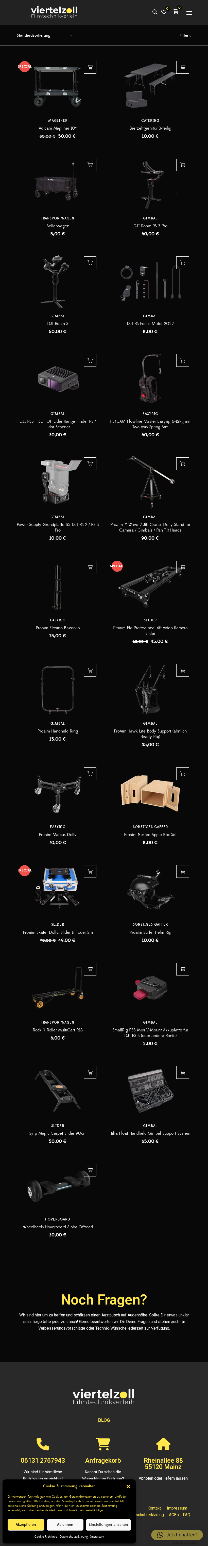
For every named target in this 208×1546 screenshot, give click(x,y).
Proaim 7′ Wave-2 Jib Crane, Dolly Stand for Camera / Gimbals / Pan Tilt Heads (150, 527)
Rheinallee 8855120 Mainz (163, 1464)
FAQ (186, 1514)
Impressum (97, 1537)
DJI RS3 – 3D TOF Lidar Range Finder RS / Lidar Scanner (58, 424)
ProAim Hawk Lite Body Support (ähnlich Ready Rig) (150, 734)
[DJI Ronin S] (57, 281)
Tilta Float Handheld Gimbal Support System (150, 1133)
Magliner (57, 120)
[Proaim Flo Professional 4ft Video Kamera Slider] (150, 585)
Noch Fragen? (104, 1300)
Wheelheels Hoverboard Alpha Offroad (58, 1227)
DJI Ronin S (57, 324)
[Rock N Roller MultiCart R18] (57, 987)
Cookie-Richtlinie (45, 1537)
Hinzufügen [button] (90, 67)
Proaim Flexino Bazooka (58, 628)
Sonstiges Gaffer (150, 827)
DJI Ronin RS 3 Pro (150, 226)
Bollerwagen (57, 226)
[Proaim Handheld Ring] (57, 688)
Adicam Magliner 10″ (58, 128)
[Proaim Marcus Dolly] (57, 792)
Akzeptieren (26, 1524)
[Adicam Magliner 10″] (57, 85)
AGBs (174, 1514)
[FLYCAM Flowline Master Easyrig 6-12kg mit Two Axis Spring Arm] (150, 379)
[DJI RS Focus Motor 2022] (150, 281)
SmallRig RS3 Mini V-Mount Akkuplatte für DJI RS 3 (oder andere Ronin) (150, 1033)
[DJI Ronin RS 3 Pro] (150, 183)
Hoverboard (57, 1219)
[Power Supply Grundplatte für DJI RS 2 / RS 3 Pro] (57, 482)
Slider (150, 620)
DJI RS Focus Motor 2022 (150, 324)
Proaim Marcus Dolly (58, 835)
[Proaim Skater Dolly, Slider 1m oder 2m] (57, 890)
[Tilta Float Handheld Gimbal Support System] (150, 1091)
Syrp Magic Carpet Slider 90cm (57, 1133)
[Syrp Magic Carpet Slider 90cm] (57, 1091)
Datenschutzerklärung (74, 1537)
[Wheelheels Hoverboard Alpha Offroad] (57, 1186)
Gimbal (150, 218)
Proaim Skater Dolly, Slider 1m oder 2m (58, 932)
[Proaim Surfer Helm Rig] (150, 890)
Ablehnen (65, 1524)
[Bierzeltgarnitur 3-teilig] (150, 85)
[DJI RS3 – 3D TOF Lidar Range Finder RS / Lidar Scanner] (57, 379)
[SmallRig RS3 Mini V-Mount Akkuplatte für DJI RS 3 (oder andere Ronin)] (150, 987)
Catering (150, 120)
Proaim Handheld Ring (58, 731)
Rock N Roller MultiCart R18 (58, 1030)
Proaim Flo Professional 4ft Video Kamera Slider (150, 630)
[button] (128, 1486)
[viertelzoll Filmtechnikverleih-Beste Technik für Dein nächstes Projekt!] (54, 12)
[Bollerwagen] (57, 183)
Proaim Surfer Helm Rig (150, 932)
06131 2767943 (43, 1460)
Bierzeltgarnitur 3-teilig (150, 128)
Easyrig (150, 414)
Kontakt (154, 1508)
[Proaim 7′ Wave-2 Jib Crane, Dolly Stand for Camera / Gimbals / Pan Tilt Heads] (150, 482)
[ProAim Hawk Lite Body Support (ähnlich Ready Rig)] (150, 688)
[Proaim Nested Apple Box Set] (150, 792)
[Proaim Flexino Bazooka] (57, 585)
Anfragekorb (103, 1460)
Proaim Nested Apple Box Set (150, 835)
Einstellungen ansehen (108, 1524)
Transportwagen (57, 218)
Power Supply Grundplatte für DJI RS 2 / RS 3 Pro (58, 527)
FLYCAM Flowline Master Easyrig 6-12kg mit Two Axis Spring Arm (150, 424)
